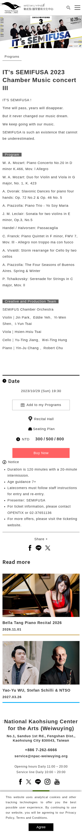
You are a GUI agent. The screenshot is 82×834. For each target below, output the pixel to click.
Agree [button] (41, 827)
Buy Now (41, 453)
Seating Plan (44, 429)
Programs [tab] (12, 56)
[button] (68, 8)
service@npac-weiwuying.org (41, 756)
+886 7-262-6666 (41, 750)
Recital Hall (44, 419)
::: (1, 18)
